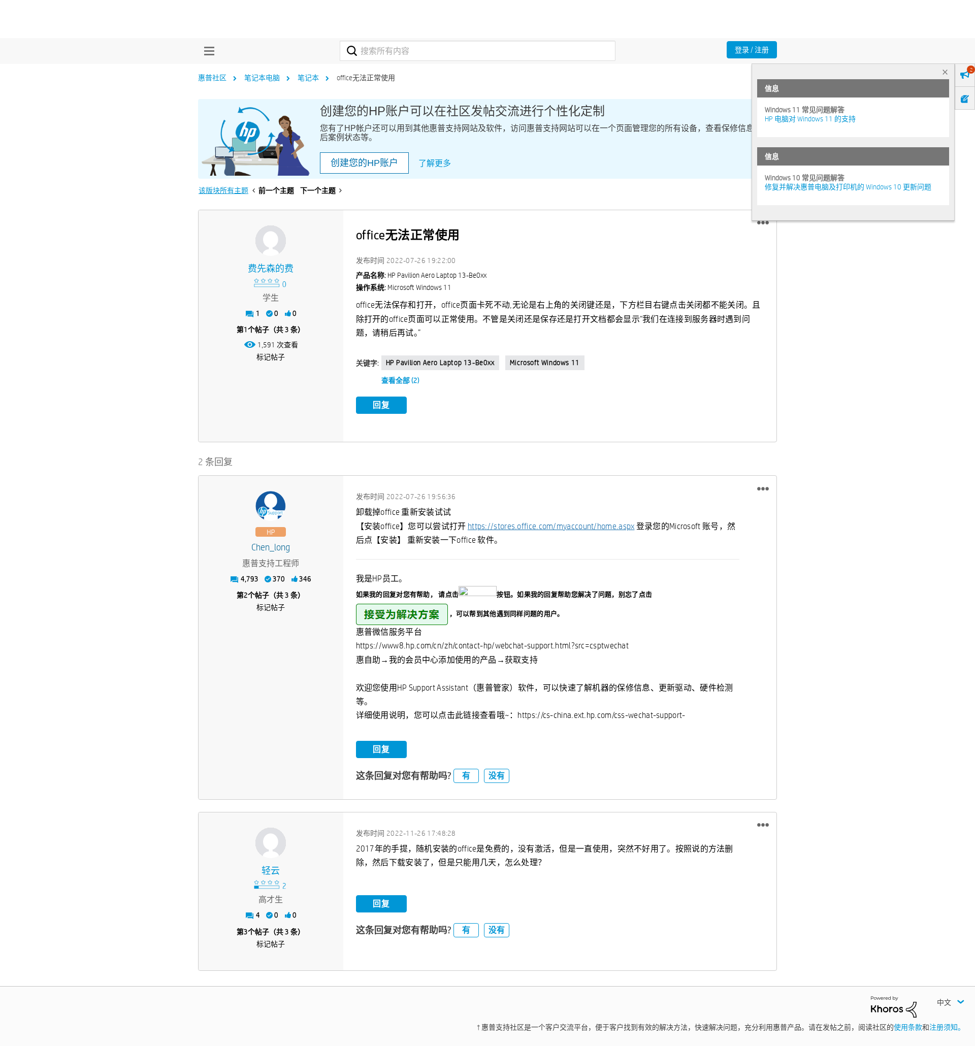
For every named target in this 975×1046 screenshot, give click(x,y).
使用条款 (908, 1027)
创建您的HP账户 (364, 163)
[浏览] (206, 50)
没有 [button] (497, 775)
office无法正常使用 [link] (366, 77)
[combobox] (477, 51)
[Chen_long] (270, 506)
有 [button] (466, 775)
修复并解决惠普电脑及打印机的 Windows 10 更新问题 (848, 186)
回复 (381, 405)
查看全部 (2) (400, 380)
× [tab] (945, 71)
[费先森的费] (270, 240)
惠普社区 (212, 77)
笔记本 (308, 77)
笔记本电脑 (262, 77)
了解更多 (434, 163)
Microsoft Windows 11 (545, 362)
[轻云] (270, 843)
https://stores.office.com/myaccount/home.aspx (551, 526)
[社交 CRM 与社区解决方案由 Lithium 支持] (894, 1006)
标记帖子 (270, 357)
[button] (763, 223)
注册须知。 (947, 1027)
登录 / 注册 (752, 49)
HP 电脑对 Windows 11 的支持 (810, 118)
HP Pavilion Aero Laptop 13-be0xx (440, 362)
